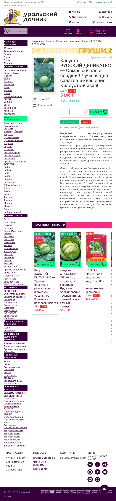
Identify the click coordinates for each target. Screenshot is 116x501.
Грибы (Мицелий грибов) (13, 97)
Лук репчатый (11, 137)
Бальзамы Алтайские (15, 393)
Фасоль (8, 197)
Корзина (102, 31)
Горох (7, 93)
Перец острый (12, 152)
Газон (7, 327)
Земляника (10, 108)
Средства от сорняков (10, 317)
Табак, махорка (12, 185)
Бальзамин (10, 222)
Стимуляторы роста (15, 294)
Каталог (50, 41)
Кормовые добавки (14, 343)
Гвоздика (9, 236)
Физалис (8, 200)
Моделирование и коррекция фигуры (14, 418)
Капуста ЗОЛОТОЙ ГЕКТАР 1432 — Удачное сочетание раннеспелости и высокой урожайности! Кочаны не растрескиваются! (44, 286)
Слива (7, 60)
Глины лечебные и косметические (14, 402)
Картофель (10, 114)
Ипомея (8, 245)
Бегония (8, 228)
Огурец (8, 146)
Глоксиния (9, 242)
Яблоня (8, 63)
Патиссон (9, 149)
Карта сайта (40, 468)
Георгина (9, 239)
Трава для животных (15, 346)
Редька (7, 170)
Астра (7, 219)
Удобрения (10, 291)
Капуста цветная (13, 123)
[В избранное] (52, 235)
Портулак (9, 257)
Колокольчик (11, 248)
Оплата (76, 11)
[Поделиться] (110, 57)
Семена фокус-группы (12, 74)
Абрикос (8, 48)
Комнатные (10, 279)
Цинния (8, 260)
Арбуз (7, 78)
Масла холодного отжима (13, 412)
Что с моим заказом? (100, 2)
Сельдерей (10, 182)
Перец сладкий (12, 155)
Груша (7, 57)
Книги (7, 361)
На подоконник (104, 22)
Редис (7, 167)
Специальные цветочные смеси (13, 283)
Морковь (8, 143)
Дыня (7, 105)
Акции (75, 22)
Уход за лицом (12, 439)
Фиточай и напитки (14, 445)
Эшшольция (10, 266)
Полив (7, 372)
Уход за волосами (13, 430)
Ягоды (7, 209)
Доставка (107, 11)
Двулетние (10, 273)
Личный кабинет (16, 457)
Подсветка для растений (12, 368)
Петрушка (9, 158)
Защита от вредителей (10, 301)
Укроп (7, 194)
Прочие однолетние (15, 269)
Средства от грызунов (10, 306)
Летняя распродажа (15, 70)
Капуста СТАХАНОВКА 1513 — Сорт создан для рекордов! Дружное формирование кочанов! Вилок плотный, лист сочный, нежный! (70, 288)
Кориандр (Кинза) (13, 131)
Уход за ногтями (13, 442)
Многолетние (11, 276)
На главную (38, 41)
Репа (6, 173)
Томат (7, 188)
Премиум (107, 17)
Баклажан (9, 84)
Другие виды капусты (11, 127)
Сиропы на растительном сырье (15, 426)
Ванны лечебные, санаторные (13, 397)
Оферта (81, 2)
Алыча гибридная (13, 51)
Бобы (7, 87)
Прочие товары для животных (14, 350)
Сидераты (9, 331)
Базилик (8, 81)
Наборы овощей (12, 212)
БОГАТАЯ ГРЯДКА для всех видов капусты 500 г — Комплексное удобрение (95, 281)
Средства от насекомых (10, 311)
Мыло (7, 422)
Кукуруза (8, 134)
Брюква (8, 90)
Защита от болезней (15, 297)
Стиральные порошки (10, 376)
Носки (7, 364)
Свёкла (8, 179)
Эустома (8, 263)
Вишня (7, 54)
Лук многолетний (13, 140)
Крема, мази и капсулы (11, 407)
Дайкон (8, 102)
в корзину (96, 111)
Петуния (8, 254)
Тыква (7, 191)
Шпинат (8, 203)
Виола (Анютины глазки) (13, 232)
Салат (7, 176)
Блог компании (15, 461)
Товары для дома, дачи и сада (13, 382)
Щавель (8, 206)
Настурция (10, 251)
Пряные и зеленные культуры (15, 162)
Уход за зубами (12, 436)
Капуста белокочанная (11, 118)
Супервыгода (79, 17)
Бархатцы (9, 225)
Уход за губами (12, 433)
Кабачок (8, 111)
